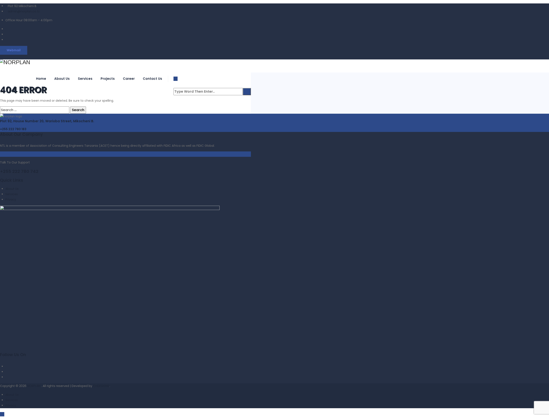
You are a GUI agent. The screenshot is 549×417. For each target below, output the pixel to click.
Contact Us (152, 78)
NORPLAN (34, 386)
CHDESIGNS (101, 386)
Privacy (10, 199)
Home (41, 78)
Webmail (14, 50)
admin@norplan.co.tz (24, 11)
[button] (13, 129)
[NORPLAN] (125, 62)
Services (85, 78)
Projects (108, 78)
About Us (62, 78)
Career (129, 78)
